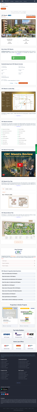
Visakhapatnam (32, 355)
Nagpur (30, 354)
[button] (35, 318)
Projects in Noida (3, 362)
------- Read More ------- (18, 53)
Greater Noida (16, 11)
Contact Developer (31, 17)
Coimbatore (15, 354)
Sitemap (26, 408)
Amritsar (8, 354)
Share (12, 83)
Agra (1, 354)
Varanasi (27, 355)
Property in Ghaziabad (4, 378)
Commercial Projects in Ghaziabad (24, 367)
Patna (2, 355)
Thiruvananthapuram (18, 355)
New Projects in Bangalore (23, 376)
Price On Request (31, 15)
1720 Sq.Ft (3, 192)
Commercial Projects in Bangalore (24, 365)
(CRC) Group (13, 256)
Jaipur (19, 354)
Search (4, 8)
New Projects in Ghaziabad (23, 378)
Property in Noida (4, 373)
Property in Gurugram (4, 372)
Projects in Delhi (3, 366)
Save (17, 83)
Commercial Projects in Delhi (23, 366)
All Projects (11, 1)
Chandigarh (2, 356)
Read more (18, 382)
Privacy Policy (21, 408)
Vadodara (24, 355)
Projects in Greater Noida (5, 363)
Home (12, 11)
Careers (17, 408)
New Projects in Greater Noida (23, 374)
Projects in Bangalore (4, 365)
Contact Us (25, 1)
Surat (14, 355)
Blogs (29, 408)
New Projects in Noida (22, 373)
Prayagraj (4, 355)
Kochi (24, 354)
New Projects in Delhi (22, 377)
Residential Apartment (7, 308)
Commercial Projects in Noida (23, 362)
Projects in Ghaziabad (4, 367)
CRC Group (4, 16)
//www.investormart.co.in (19, 410)
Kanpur (21, 354)
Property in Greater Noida (5, 374)
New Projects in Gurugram (23, 372)
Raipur (8, 355)
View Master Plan (18, 242)
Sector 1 (20, 11)
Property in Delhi (3, 377)
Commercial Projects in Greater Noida (24, 363)
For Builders (16, 1)
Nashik (33, 354)
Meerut (27, 354)
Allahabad (4, 354)
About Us (8, 408)
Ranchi (11, 355)
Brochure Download (19, 58)
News (33, 408)
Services (21, 1)
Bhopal (11, 354)
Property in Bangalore (4, 376)
